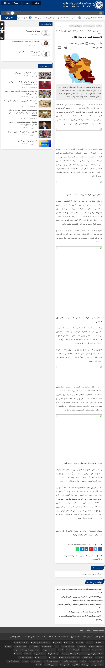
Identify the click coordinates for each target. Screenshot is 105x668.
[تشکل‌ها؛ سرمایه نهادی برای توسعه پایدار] (27, 45)
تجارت (9, 646)
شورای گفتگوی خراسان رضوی (70, 657)
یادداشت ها (63, 636)
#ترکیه (90, 642)
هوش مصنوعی (97, 665)
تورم (61, 650)
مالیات (84, 661)
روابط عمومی (85, 555)
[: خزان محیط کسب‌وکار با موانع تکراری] (59, 47)
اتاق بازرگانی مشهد (22, 642)
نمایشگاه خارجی (14, 661)
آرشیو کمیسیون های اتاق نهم (35, 636)
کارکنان (76, 665)
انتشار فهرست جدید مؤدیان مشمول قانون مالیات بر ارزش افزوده (64, 17)
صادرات (53, 657)
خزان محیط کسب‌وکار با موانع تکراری (87, 37)
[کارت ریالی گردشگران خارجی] (27, 143)
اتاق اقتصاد (69, 642)
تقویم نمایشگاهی (73, 650)
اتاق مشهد (82, 646)
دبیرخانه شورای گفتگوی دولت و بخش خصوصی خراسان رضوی (83, 653)
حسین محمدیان (50, 650)
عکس (88, 630)
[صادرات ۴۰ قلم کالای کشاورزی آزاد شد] (27, 75)
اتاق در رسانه (87, 636)
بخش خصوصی (21, 646)
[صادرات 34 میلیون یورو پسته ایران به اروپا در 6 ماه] (27, 103)
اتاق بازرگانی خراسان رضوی (41, 642)
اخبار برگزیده (89, 26)
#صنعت (80, 642)
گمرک (39, 665)
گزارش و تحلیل (75, 26)
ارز (57, 646)
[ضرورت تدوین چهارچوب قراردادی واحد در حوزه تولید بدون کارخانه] (27, 94)
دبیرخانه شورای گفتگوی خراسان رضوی (27, 650)
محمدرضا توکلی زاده (52, 661)
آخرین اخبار (99, 636)
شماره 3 (99, 657)
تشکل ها (52, 636)
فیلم (81, 630)
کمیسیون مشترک (51, 665)
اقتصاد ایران (75, 636)
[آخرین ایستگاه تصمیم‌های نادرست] (27, 55)
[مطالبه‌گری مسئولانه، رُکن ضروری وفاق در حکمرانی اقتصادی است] (27, 125)
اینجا (81, 534)
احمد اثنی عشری (68, 646)
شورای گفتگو (88, 657)
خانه (99, 26)
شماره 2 (18, 653)
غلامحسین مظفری (96, 661)
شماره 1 (28, 653)
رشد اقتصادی (54, 653)
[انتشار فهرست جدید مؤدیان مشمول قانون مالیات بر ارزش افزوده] (27, 84)
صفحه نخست (98, 630)
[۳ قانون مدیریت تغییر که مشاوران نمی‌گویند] (27, 134)
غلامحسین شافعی (26, 657)
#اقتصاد (100, 642)
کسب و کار (65, 665)
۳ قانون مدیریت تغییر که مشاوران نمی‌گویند (84, 611)
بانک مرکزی (34, 646)
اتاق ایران (58, 642)
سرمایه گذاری (40, 653)
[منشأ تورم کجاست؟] (27, 34)
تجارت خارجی (98, 650)
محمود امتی (36, 661)
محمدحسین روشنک (70, 661)
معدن (26, 661)
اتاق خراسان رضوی (96, 646)
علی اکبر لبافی (41, 657)
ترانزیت (86, 650)
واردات (86, 665)
